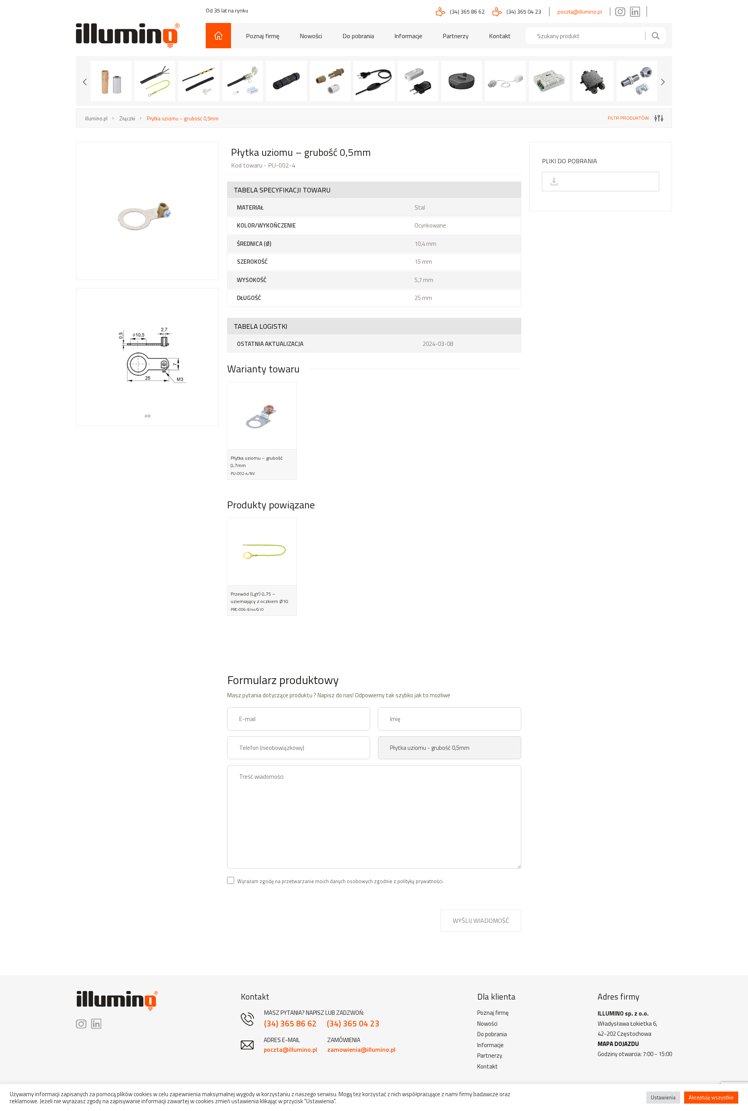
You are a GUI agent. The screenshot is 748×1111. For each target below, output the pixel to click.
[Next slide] (663, 81)
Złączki (127, 118)
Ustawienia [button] (663, 1097)
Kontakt (500, 36)
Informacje (408, 36)
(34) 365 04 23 (523, 11)
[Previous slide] (85, 81)
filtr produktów (628, 118)
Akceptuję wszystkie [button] (711, 1097)
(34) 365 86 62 (467, 11)
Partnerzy (456, 36)
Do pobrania (358, 36)
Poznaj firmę (262, 36)
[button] (146, 416)
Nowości (311, 36)
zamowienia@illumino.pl (361, 1049)
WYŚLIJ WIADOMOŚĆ (481, 920)
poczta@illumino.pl (579, 11)
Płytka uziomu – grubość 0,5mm (183, 118)
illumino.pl (96, 118)
